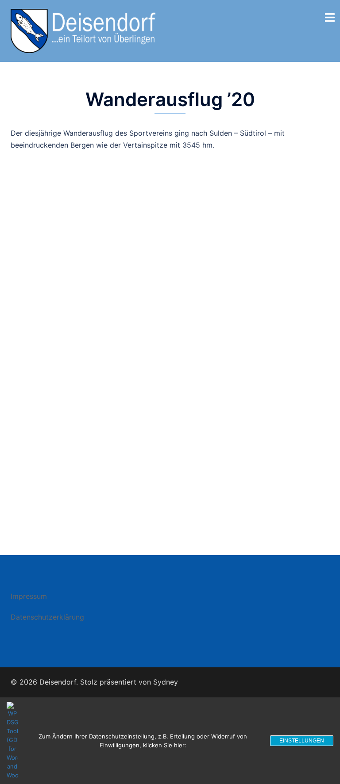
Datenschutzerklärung (47, 617)
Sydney (165, 681)
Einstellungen (301, 741)
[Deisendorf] (83, 30)
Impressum (29, 596)
